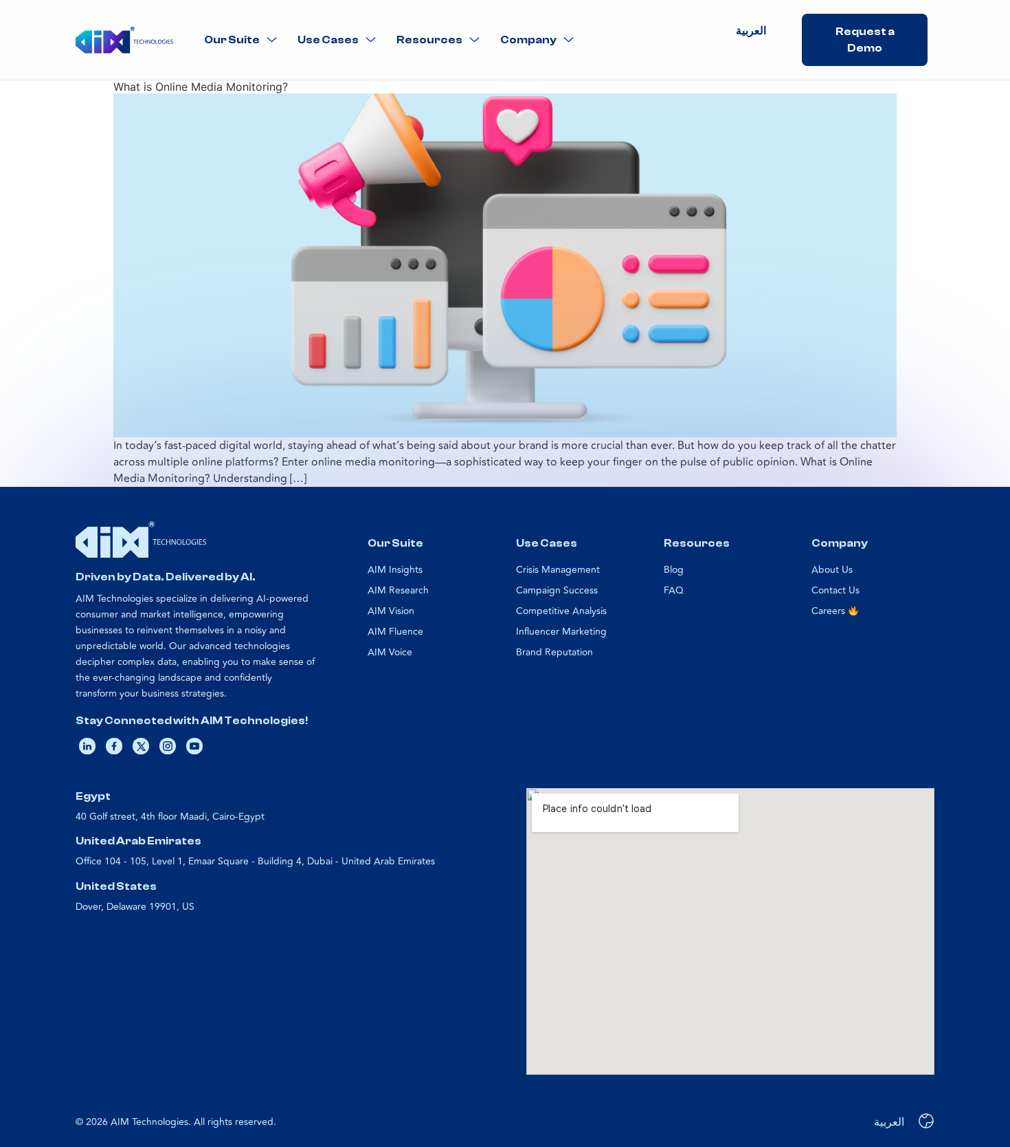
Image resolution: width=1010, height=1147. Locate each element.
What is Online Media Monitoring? (200, 87)
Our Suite (232, 40)
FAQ (674, 590)
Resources (429, 40)
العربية (751, 31)
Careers (829, 611)
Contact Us (835, 590)
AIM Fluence (395, 631)
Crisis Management (558, 569)
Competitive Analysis (561, 611)
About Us (832, 569)
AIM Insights (395, 569)
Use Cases (328, 40)
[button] (240, 40)
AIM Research (398, 590)
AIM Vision (391, 611)
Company (528, 40)
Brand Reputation (554, 652)
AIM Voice (390, 652)
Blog (674, 569)
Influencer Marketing (561, 631)
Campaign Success (557, 590)
